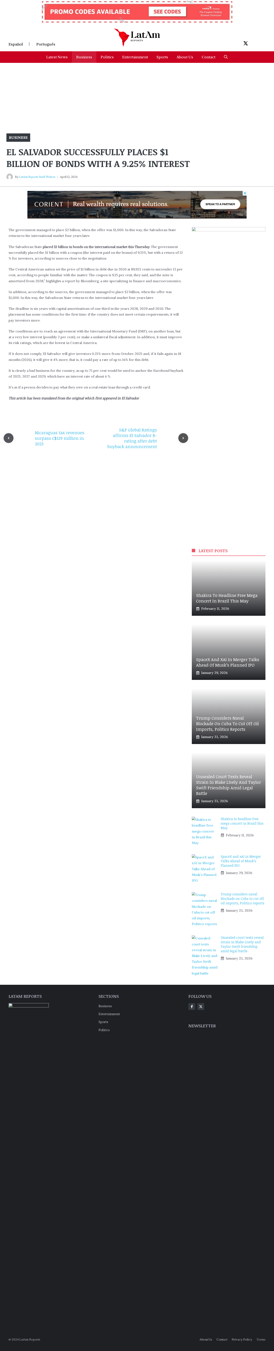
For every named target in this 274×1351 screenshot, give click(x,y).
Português (45, 44)
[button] (226, 57)
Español (16, 44)
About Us (185, 57)
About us (206, 1339)
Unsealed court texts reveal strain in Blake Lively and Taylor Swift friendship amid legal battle (228, 785)
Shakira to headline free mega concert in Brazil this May (227, 598)
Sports (162, 57)
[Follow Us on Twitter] (200, 1006)
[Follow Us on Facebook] (191, 1006)
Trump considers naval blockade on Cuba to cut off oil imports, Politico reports (227, 723)
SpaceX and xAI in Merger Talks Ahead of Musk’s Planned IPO (227, 662)
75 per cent (98, 370)
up (82, 370)
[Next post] (183, 438)
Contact (208, 57)
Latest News (57, 57)
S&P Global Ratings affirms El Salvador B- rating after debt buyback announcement (132, 438)
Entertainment (135, 57)
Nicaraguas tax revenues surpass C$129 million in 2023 (59, 438)
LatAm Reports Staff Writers (37, 177)
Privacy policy (242, 1339)
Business (84, 57)
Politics (107, 57)
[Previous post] (8, 438)
